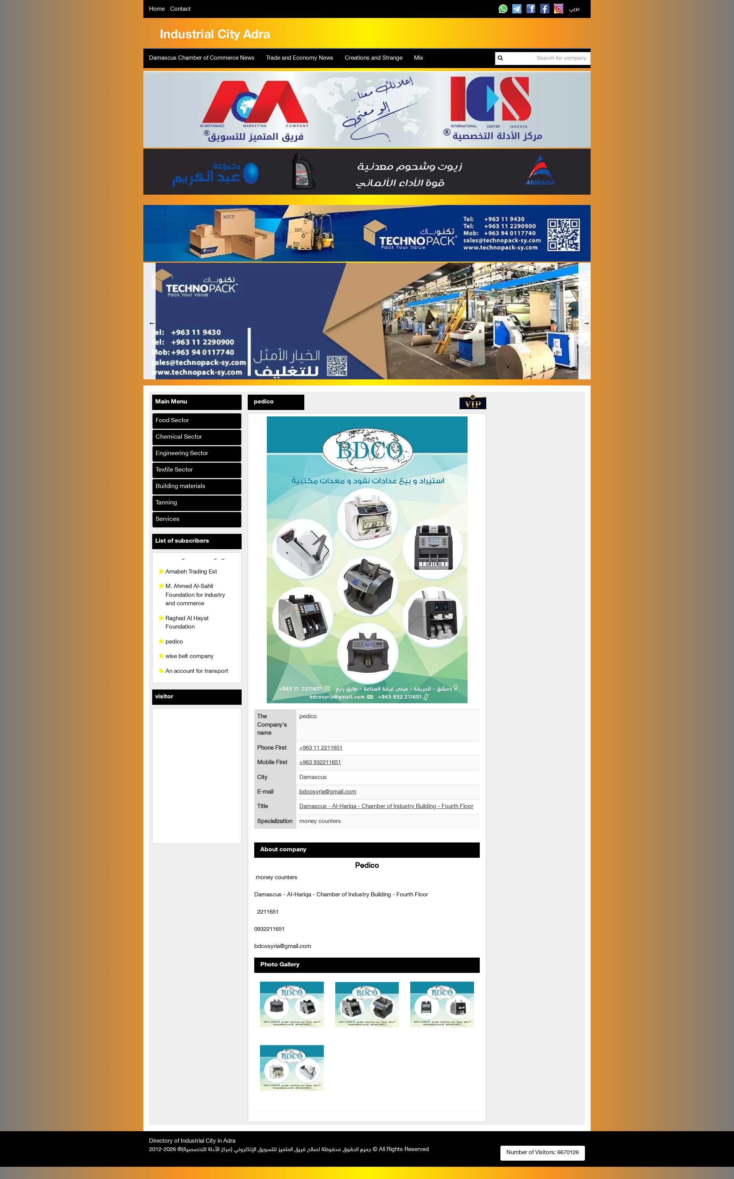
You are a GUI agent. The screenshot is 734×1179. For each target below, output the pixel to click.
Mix (418, 58)
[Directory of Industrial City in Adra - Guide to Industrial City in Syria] (215, 33)
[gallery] (292, 1007)
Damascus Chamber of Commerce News (202, 58)
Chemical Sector (179, 440)
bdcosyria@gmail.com (327, 794)
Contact (180, 9)
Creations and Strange (374, 58)
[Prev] (149, 322)
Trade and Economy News (299, 58)
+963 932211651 (320, 765)
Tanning (166, 505)
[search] (500, 58)
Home (157, 9)
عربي (574, 9)
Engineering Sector (182, 456)
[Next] (584, 322)
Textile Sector (174, 472)
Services (167, 522)
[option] (367, 322)
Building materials (180, 489)
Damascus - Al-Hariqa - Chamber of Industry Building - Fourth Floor (386, 809)
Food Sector (172, 423)
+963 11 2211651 (321, 750)
